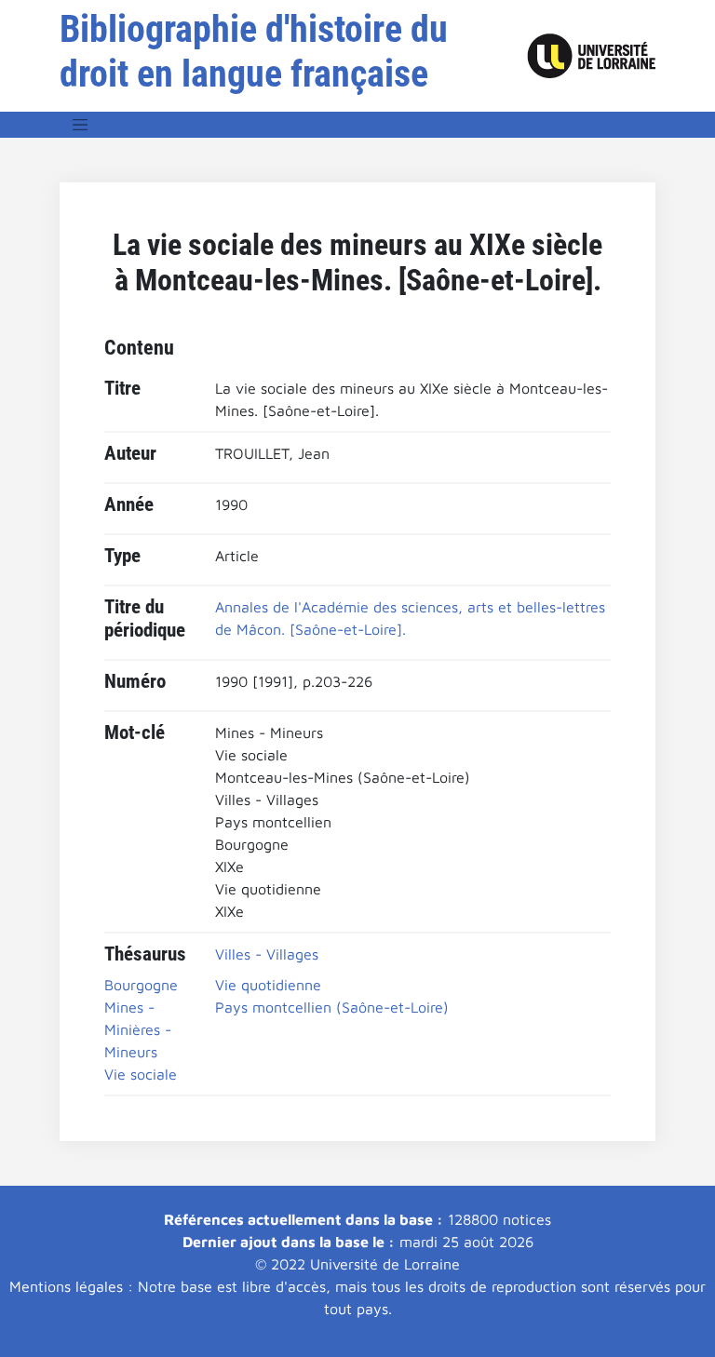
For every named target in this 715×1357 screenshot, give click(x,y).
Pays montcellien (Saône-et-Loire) (332, 1007)
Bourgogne (141, 984)
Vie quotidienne (268, 984)
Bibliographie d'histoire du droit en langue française (254, 51)
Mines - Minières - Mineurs (137, 1029)
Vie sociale (140, 1074)
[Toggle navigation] (80, 125)
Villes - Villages (266, 954)
